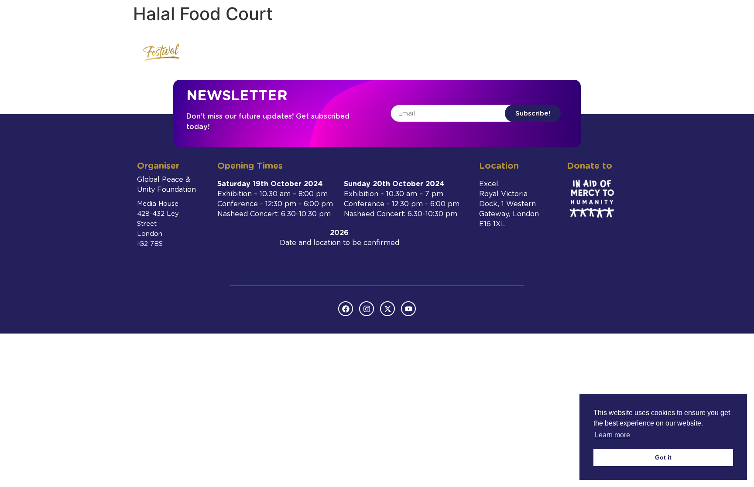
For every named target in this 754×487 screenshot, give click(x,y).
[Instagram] (366, 308)
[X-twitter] (387, 308)
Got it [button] (663, 457)
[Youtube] (408, 308)
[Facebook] (345, 308)
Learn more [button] (612, 435)
